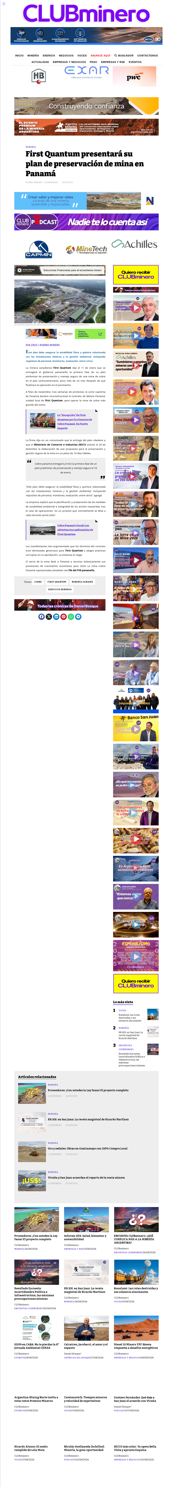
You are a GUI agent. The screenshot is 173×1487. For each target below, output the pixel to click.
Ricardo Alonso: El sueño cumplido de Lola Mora (31, 1448)
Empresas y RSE (113, 62)
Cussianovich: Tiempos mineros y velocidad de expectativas (85, 1399)
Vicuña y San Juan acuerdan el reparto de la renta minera (86, 1177)
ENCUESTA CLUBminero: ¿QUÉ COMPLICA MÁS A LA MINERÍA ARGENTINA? (134, 1239)
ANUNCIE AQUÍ (100, 55)
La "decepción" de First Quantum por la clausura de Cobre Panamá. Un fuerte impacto (74, 422)
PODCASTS (120, 1410)
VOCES (117, 1301)
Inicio (19, 55)
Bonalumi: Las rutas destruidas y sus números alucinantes (136, 1290)
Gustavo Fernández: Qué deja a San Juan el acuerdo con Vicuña (135, 1399)
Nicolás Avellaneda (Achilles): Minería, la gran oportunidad (84, 1448)
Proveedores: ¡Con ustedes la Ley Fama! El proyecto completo (88, 1090)
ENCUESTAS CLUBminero (128, 1252)
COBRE (38, 582)
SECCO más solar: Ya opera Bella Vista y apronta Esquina (135, 1448)
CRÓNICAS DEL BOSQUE (77, 1358)
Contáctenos (147, 55)
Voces (82, 55)
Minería (33, 55)
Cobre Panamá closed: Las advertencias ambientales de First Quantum (75, 530)
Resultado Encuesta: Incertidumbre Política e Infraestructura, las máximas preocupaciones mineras (34, 1293)
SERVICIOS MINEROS (60, 589)
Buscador (125, 55)
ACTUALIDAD (40, 62)
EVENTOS (135, 62)
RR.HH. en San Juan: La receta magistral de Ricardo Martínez (88, 1119)
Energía (49, 55)
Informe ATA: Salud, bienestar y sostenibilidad (85, 1237)
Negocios (66, 55)
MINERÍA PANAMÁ (82, 582)
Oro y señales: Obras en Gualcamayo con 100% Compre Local (88, 1148)
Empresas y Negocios (69, 62)
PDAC (93, 62)
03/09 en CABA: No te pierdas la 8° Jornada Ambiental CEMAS (36, 1346)
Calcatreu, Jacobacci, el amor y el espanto (86, 1346)
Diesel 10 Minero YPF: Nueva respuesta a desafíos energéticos (136, 1346)
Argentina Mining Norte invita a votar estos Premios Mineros (36, 1399)
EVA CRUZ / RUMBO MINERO (43, 345)
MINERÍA (31, 147)
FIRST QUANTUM (56, 582)
